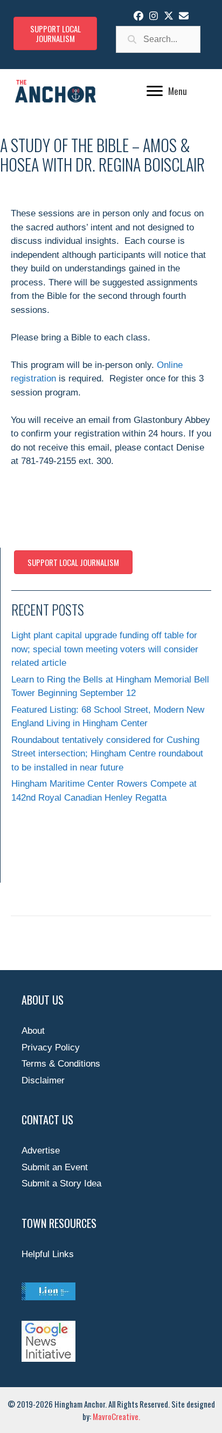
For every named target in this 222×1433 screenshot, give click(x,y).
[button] (138, 16)
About (33, 1031)
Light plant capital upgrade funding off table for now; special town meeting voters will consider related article (104, 649)
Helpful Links (48, 1254)
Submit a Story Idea (61, 1183)
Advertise (41, 1150)
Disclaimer (43, 1080)
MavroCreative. (116, 1416)
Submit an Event (55, 1167)
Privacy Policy (51, 1047)
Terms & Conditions (61, 1064)
